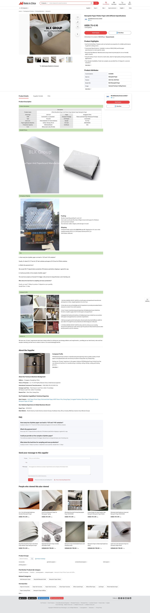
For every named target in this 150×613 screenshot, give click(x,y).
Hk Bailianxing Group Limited (95, 18)
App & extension (112, 8)
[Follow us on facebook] (119, 598)
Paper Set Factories (37, 586)
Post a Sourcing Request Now (62, 479)
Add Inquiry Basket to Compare (50, 66)
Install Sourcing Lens (58, 598)
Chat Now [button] (121, 32)
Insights (108, 602)
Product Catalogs (40, 558)
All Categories (24, 8)
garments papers (51, 562)
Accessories (22, 562)
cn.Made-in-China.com (89, 604)
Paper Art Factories (24, 586)
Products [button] (43, 3)
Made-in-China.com (68, 604)
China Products (51, 602)
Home (20, 11)
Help (103, 8)
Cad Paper (101, 586)
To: (26, 462)
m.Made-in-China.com (78, 604)
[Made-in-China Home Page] (27, 3)
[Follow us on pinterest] (128, 598)
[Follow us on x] (121, 598)
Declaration (91, 607)
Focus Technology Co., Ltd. (64, 607)
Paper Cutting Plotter (25, 590)
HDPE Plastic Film (58, 399)
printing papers (22, 564)
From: (26, 458)
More (20, 593)
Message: (25, 466)
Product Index (102, 602)
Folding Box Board (93, 399)
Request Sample (110, 36)
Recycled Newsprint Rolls (40, 579)
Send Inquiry (95, 32)
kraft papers (106, 562)
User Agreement (83, 607)
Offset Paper (85, 399)
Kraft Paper (30, 399)
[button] (91, 3)
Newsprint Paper (23, 401)
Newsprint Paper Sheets (55, 579)
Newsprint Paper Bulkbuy (40, 590)
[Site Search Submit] (96, 3)
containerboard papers (80, 562)
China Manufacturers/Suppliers (62, 602)
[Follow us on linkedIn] (130, 598)
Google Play (32, 598)
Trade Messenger (43, 598)
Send (30, 479)
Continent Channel (93, 602)
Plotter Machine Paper (112, 586)
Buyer (95, 8)
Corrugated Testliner (75, 399)
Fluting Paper (66, 399)
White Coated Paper (78, 586)
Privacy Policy (99, 607)
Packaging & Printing (28, 11)
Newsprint (48, 11)
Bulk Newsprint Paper (25, 579)
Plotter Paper (37, 399)
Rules (130, 8)
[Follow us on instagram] (123, 598)
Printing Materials (39, 11)
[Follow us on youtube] (126, 598)
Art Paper (30, 401)
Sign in (129, 4)
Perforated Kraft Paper (47, 399)
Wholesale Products (75, 602)
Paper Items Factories (50, 586)
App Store (23, 598)
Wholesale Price (84, 602)
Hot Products (43, 602)
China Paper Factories (64, 586)
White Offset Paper (90, 586)
